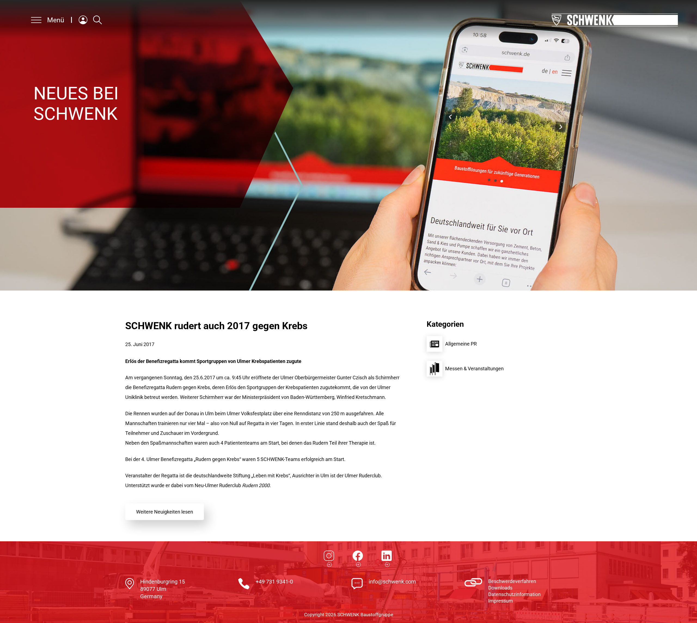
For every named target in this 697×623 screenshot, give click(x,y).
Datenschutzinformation (514, 594)
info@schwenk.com (392, 581)
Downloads (500, 588)
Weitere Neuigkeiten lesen (164, 512)
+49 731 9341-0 (274, 581)
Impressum (500, 601)
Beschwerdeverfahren (512, 581)
